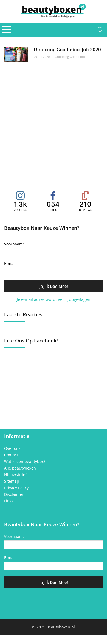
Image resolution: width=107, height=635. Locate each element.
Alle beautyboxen (20, 468)
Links (8, 501)
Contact (11, 455)
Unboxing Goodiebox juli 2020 (67, 49)
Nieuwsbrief (15, 474)
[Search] (100, 30)
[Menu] (6, 30)
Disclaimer (14, 494)
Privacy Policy (16, 487)
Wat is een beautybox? (24, 461)
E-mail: (10, 263)
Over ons (12, 448)
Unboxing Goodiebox (70, 57)
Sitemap (11, 481)
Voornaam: (14, 244)
